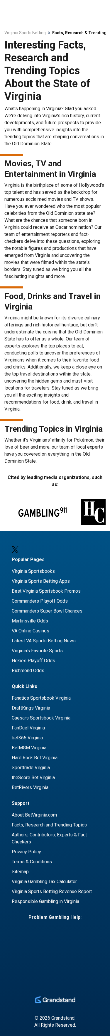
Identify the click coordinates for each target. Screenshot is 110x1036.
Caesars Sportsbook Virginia (41, 718)
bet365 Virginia (27, 738)
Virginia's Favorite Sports (37, 650)
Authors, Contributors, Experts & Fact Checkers (49, 838)
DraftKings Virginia (31, 708)
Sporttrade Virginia (31, 767)
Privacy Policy (26, 852)
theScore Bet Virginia (33, 777)
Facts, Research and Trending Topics (49, 825)
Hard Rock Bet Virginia (34, 757)
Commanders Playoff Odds (40, 601)
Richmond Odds (28, 670)
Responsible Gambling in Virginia (45, 901)
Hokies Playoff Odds (33, 660)
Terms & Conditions (32, 861)
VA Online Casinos (30, 631)
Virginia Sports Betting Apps (41, 581)
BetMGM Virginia (29, 747)
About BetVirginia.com (34, 815)
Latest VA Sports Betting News (44, 641)
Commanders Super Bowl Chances (47, 611)
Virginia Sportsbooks (33, 571)
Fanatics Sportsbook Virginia (41, 698)
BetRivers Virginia (30, 787)
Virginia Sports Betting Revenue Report (52, 891)
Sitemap (20, 871)
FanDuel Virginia (28, 728)
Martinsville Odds (30, 621)
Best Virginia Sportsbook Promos (46, 591)
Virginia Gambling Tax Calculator (44, 881)
